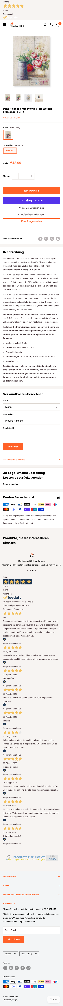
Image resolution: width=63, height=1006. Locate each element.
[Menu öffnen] (4, 24)
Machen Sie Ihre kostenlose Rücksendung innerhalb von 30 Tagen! (31, 565)
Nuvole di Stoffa (11, 118)
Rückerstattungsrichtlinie (14, 460)
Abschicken (14, 939)
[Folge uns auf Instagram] (17, 968)
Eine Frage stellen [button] (31, 221)
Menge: (6, 176)
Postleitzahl (8, 428)
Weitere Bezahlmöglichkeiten (31, 208)
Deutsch (8, 954)
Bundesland (8, 414)
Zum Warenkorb (31, 191)
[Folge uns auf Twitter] (11, 968)
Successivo (19, 609)
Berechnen (13, 446)
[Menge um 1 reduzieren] (15, 176)
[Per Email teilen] (58, 239)
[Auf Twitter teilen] (52, 239)
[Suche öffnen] (45, 24)
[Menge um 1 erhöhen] (31, 176)
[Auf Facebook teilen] (40, 239)
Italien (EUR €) (26, 954)
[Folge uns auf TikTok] (28, 968)
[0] (57, 24)
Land (5, 400)
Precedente (8, 609)
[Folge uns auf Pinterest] (22, 968)
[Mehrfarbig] (8, 135)
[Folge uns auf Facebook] (5, 968)
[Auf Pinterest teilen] (46, 239)
